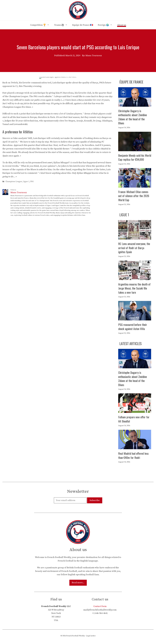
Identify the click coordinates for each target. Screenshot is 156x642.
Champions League (13, 181)
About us (121, 25)
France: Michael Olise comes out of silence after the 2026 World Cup (133, 196)
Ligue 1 (26, 181)
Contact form (100, 606)
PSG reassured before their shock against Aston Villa (132, 326)
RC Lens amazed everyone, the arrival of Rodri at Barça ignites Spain (134, 247)
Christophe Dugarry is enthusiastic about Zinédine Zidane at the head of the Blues (132, 117)
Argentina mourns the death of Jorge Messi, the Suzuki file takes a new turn (134, 288)
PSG (32, 181)
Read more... (78, 582)
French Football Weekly (75, 636)
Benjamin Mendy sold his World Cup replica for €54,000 (134, 157)
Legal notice (91, 636)
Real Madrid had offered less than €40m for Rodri (133, 455)
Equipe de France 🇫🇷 (82, 25)
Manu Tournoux (18, 192)
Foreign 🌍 (103, 25)
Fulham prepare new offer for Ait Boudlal (133, 419)
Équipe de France (131, 81)
